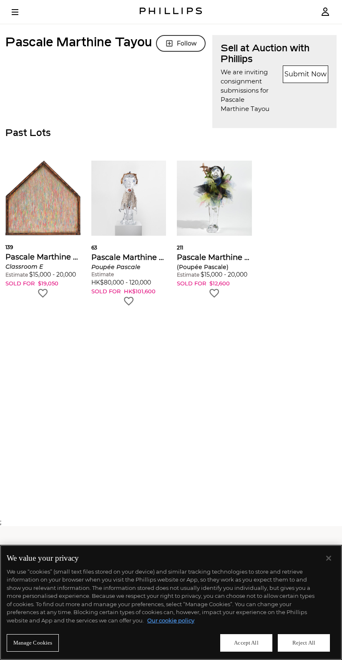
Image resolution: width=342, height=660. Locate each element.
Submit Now (305, 74)
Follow (186, 43)
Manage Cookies (33, 643)
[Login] (325, 12)
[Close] (328, 558)
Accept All (246, 643)
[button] (42, 230)
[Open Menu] (21, 12)
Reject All (303, 643)
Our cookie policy (170, 620)
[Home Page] (171, 12)
